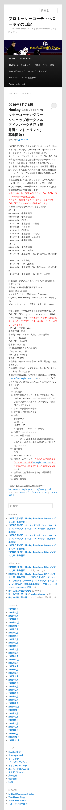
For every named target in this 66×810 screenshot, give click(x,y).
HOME (12, 58)
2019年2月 (13, 632)
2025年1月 (13, 615)
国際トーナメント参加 (44, 64)
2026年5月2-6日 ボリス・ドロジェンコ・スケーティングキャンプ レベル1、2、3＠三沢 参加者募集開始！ (32, 528)
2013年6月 (13, 719)
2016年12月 (13, 659)
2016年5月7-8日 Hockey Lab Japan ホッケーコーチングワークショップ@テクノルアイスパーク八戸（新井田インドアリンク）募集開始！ (25, 119)
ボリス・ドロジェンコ (18, 768)
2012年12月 (13, 736)
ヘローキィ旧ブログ (17, 803)
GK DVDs (13, 77)
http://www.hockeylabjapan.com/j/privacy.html (29, 489)
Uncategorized (15, 755)
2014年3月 (13, 699)
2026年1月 (13, 609)
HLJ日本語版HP (29, 77)
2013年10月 (13, 709)
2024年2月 (13, 619)
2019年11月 (13, 622)
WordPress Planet (17, 800)
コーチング (24, 492)
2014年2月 (13, 703)
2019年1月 (13, 635)
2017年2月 (13, 652)
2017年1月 (13, 656)
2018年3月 (13, 639)
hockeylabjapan (38, 593)
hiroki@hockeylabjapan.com (24, 378)
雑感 (10, 782)
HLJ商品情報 (14, 751)
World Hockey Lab (17, 83)
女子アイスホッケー (17, 772)
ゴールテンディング (39, 492)
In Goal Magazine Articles (21, 793)
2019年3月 (13, 629)
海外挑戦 (12, 775)
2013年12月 (13, 706)
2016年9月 (13, 662)
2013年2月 (13, 730)
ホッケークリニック (17, 765)
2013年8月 (13, 713)
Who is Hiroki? (26, 58)
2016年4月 (13, 666)
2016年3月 (13, 669)
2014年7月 (13, 689)
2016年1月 (13, 676)
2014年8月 (13, 686)
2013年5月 (13, 723)
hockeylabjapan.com (42, 462)
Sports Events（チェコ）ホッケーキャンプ (27, 71)
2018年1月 (13, 645)
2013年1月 (13, 733)
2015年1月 (13, 679)
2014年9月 (13, 683)
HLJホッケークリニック (19, 64)
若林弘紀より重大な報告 (19, 590)
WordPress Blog (16, 797)
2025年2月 (13, 612)
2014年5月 (13, 696)
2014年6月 (13, 693)
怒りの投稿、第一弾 (17, 593)
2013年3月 (13, 726)
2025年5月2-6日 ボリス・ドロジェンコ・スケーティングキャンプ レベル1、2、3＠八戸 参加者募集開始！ (32, 538)
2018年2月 (13, 642)
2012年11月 (13, 740)
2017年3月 (13, 649)
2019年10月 (13, 625)
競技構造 (12, 778)
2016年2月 (13, 672)
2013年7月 (13, 716)
